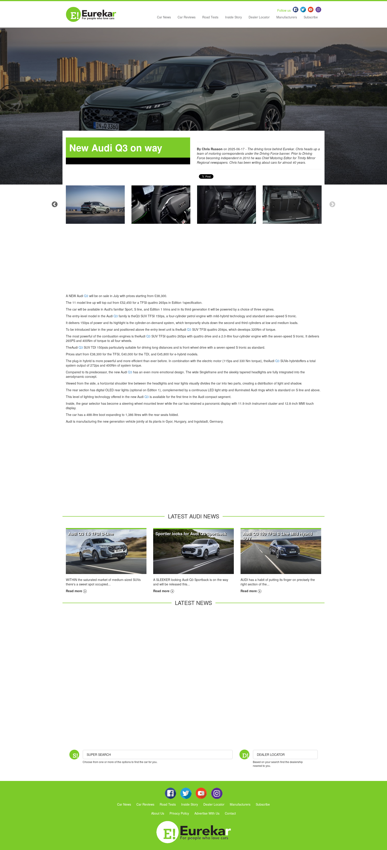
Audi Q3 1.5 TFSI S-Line (91, 534)
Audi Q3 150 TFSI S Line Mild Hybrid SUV (277, 536)
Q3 (86, 295)
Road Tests (210, 17)
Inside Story (233, 17)
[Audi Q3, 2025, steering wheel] (160, 204)
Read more (74, 591)
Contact (230, 813)
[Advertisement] (193, 262)
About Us (157, 813)
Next (332, 204)
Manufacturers (286, 17)
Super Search (99, 754)
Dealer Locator (259, 17)
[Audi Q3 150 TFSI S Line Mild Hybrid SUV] (281, 551)
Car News (164, 17)
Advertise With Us (206, 813)
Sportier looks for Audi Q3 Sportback (190, 534)
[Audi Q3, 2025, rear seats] (226, 204)
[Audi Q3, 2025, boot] (292, 204)
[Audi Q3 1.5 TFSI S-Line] (106, 551)
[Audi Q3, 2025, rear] (95, 204)
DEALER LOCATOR (271, 754)
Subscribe (311, 17)
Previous (54, 204)
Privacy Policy (179, 813)
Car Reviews (187, 17)
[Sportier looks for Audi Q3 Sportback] (193, 551)
